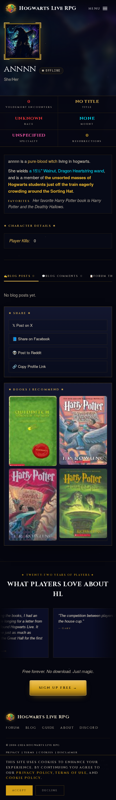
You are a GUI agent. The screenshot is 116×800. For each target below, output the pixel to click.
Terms (29, 752)
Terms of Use (70, 773)
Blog (31, 728)
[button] (22, 41)
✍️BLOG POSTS (19, 276)
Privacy (13, 752)
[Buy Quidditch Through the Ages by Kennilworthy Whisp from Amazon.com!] (33, 431)
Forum (13, 728)
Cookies (46, 752)
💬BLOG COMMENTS (62, 276)
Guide (48, 728)
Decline (50, 790)
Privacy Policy (34, 773)
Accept (19, 790)
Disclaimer (67, 752)
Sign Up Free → (58, 687)
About (67, 728)
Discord (89, 728)
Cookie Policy (23, 778)
